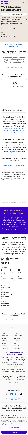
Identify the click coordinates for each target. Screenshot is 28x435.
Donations (11, 46)
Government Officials (14, 410)
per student (20, 165)
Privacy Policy (4, 424)
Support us (4, 343)
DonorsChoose (4, 2)
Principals (6, 408)
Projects (7, 44)
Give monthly (5, 335)
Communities (17, 340)
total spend (8, 165)
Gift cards (4, 338)
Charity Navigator (20, 371)
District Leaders (16, 408)
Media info (16, 345)
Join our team (17, 338)
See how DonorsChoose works (14, 229)
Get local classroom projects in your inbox (14, 398)
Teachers (19, 406)
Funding (20, 44)
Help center (14, 328)
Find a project (5, 333)
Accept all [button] (14, 432)
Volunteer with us (6, 345)
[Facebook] (16, 394)
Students (14, 44)
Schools (17, 46)
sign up (12, 152)
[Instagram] (7, 394)
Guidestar (15, 373)
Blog (15, 343)
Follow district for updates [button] (15, 14)
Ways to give (5, 348)
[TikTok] (21, 394)
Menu (23, 2)
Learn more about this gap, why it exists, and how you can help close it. (14, 130)
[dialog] (14, 424)
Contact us (16, 348)
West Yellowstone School (8, 320)
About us (16, 333)
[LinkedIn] (11, 394)
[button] (14, 427)
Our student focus (18, 335)
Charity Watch (10, 371)
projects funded (20, 377)
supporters (7, 377)
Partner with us (5, 340)
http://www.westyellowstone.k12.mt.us (10, 37)
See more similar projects (14, 68)
